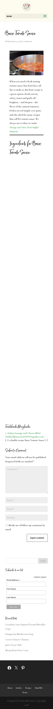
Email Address (13, 580)
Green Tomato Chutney (17, 639)
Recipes (28, 688)
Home (25, 692)
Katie (9, 41)
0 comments (27, 41)
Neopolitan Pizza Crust (16, 650)
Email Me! (39, 688)
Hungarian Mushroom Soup (19, 634)
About (9, 688)
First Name (11, 589)
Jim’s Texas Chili (13, 644)
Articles (19, 688)
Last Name (11, 597)
